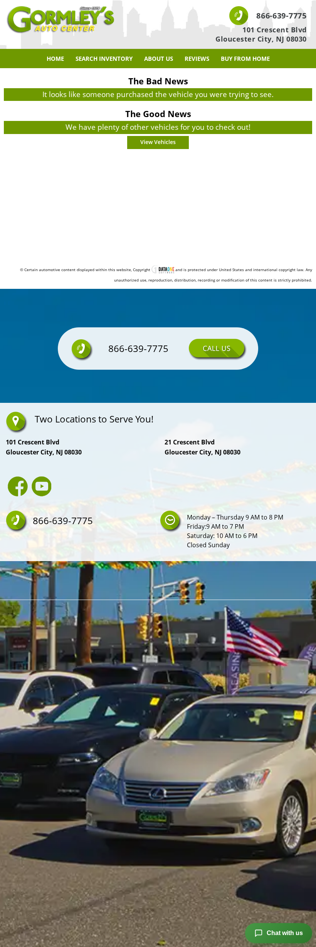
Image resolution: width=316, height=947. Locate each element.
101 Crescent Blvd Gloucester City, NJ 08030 (261, 34)
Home (55, 58)
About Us (158, 58)
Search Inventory (104, 58)
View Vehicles (158, 142)
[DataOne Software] (162, 269)
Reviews (197, 58)
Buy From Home (245, 58)
